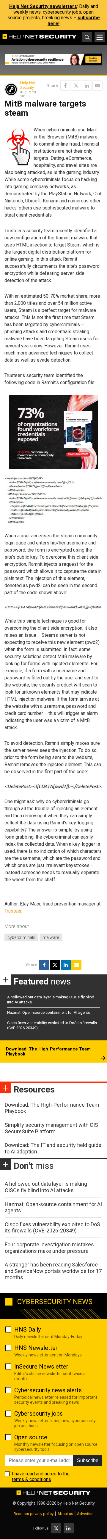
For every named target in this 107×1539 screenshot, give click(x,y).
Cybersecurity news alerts (48, 1390)
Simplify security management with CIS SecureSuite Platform (51, 1128)
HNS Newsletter (36, 1347)
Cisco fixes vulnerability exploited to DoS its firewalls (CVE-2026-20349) (52, 1227)
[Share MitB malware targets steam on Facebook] (65, 85)
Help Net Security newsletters (43, 6)
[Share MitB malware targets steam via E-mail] (97, 85)
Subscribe (87, 1460)
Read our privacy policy (34, 1513)
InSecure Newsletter (41, 1366)
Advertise (85, 1513)
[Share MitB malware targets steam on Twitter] (76, 85)
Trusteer (12, 911)
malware (51, 937)
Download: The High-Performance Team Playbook (48, 1051)
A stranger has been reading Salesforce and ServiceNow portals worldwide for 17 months (53, 1270)
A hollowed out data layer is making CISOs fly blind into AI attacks (46, 1187)
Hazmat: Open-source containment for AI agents (48, 1012)
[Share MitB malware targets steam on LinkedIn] (87, 85)
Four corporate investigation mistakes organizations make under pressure (49, 1247)
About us (65, 1513)
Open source (30, 1437)
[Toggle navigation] (100, 37)
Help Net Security (27, 85)
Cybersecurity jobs (38, 1413)
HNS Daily (27, 1329)
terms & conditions (31, 1479)
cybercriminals (21, 937)
